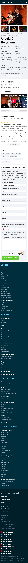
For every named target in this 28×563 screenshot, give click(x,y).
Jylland (3, 57)
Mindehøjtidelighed (6, 295)
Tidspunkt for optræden (9, 194)
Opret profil (4, 496)
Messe (3, 308)
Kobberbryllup (5, 287)
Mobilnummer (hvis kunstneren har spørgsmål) (13, 225)
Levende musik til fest (6, 159)
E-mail (4, 218)
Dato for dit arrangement (10, 188)
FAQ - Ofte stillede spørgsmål (10, 493)
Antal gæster (6, 200)
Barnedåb (4, 281)
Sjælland (8, 57)
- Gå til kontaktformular (8, 524)
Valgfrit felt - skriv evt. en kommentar (14, 237)
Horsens (17, 53)
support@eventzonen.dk (8, 528)
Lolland (8, 60)
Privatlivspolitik (5, 511)
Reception (4, 285)
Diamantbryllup (5, 293)
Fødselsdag (4, 275)
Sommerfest (4, 283)
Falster (3, 60)
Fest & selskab (5, 269)
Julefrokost (4, 277)
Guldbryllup (4, 291)
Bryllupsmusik (13, 156)
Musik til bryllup (5, 156)
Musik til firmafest (5, 153)
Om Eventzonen (6, 499)
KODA (17, 560)
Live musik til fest (5, 161)
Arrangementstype (8, 182)
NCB (22, 560)
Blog (2, 502)
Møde (2, 302)
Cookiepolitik (5, 507)
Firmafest (3, 271)
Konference (4, 306)
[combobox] (14, 208)
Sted (4, 206)
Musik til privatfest (17, 159)
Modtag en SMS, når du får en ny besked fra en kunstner (14, 233)
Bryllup (3, 273)
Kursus (3, 304)
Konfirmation (4, 279)
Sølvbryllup (4, 289)
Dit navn (5, 212)
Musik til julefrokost (16, 153)
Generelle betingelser (7, 509)
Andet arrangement (6, 297)
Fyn (2, 62)
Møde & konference (7, 300)
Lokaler (4, 265)
